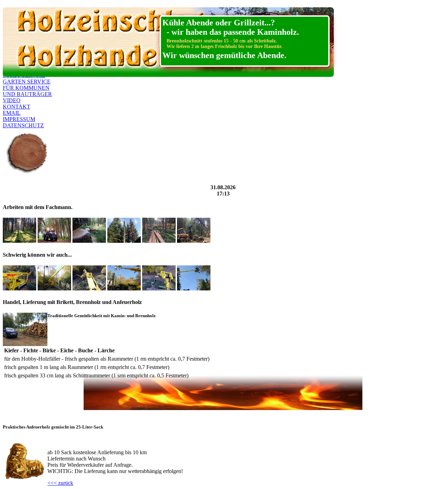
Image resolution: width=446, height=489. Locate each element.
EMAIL (12, 113)
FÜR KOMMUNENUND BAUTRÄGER (27, 91)
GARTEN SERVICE (27, 82)
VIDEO (12, 100)
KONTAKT (16, 107)
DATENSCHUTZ (23, 125)
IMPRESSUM (19, 119)
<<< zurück (60, 483)
